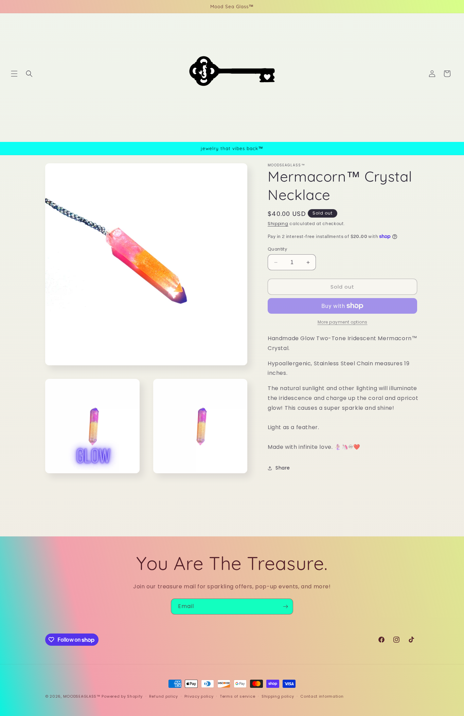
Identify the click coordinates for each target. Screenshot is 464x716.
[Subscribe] (285, 606)
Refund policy (163, 696)
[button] (14, 73)
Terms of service (237, 696)
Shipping (278, 223)
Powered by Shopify (122, 696)
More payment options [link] (343, 322)
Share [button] (282, 467)
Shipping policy (278, 696)
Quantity (277, 249)
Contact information (321, 696)
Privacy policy (199, 696)
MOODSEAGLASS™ (82, 696)
